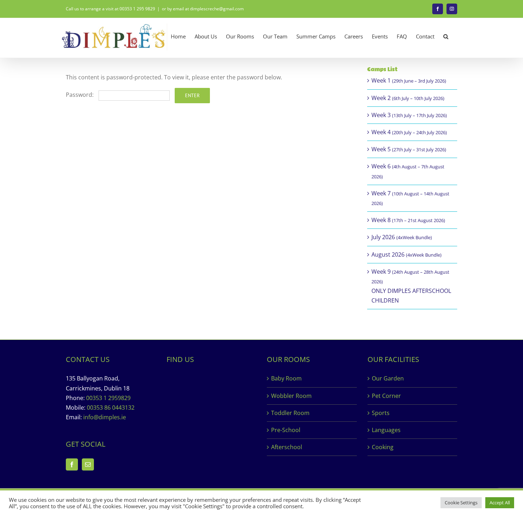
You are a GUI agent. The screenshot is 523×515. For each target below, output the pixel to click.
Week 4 (409, 132)
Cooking (382, 447)
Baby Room (286, 378)
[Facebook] (72, 464)
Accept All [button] (500, 502)
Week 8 (408, 220)
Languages (386, 430)
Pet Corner (386, 396)
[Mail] (88, 464)
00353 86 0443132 (110, 407)
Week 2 (407, 98)
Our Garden (388, 378)
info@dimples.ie (104, 417)
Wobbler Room (291, 396)
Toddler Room (290, 413)
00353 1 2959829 (108, 398)
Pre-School (285, 430)
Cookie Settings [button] (461, 502)
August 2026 (406, 254)
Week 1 (408, 80)
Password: (80, 95)
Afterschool (286, 447)
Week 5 (408, 149)
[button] (445, 36)
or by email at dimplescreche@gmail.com (203, 9)
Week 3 (409, 115)
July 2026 (401, 237)
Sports (381, 413)
